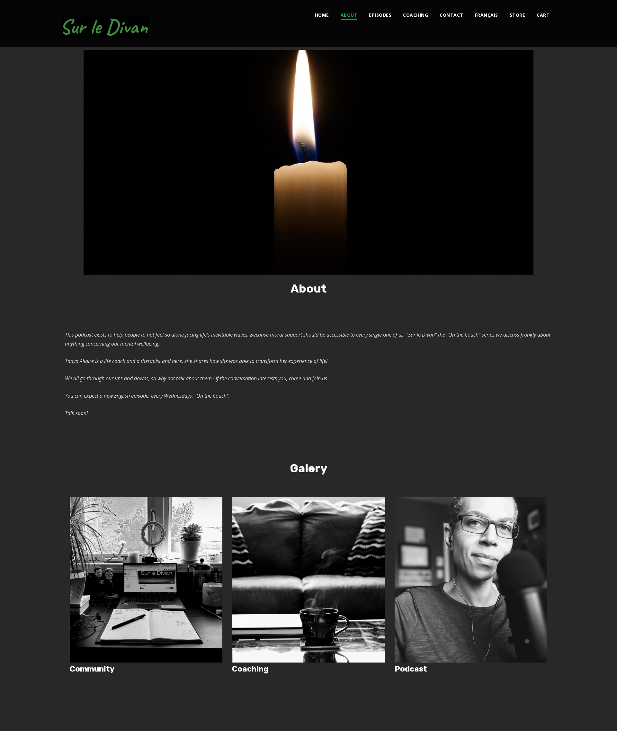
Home (322, 15)
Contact (451, 15)
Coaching (415, 15)
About (349, 15)
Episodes (380, 15)
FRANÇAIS (486, 15)
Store (517, 15)
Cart (543, 15)
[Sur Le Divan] (105, 23)
